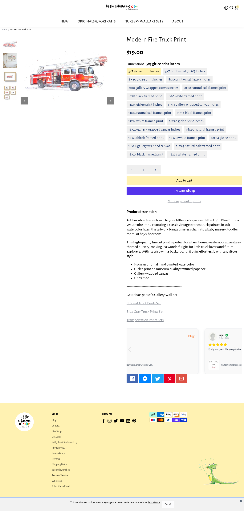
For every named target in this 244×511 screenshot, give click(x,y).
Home (4, 29)
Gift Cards (56, 436)
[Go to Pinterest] (169, 378)
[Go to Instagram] (109, 421)
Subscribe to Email (61, 486)
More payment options (184, 201)
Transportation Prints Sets (145, 320)
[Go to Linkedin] (128, 421)
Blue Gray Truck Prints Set (145, 311)
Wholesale (57, 481)
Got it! (168, 504)
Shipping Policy (59, 464)
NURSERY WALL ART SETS (143, 21)
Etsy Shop (57, 431)
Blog (54, 420)
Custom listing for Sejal (157, 365)
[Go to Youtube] (122, 421)
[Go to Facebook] (132, 378)
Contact (55, 425)
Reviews (56, 459)
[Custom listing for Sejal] (139, 365)
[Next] (110, 100)
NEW (64, 21)
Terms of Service (60, 475)
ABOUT (178, 21)
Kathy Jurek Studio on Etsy (65, 442)
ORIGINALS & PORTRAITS (97, 21)
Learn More (154, 502)
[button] (237, 351)
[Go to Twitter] (158, 378)
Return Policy (58, 453)
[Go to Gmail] (181, 378)
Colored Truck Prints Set (144, 303)
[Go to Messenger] (145, 378)
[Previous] (24, 100)
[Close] (241, 501)
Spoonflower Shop (61, 470)
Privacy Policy (58, 447)
